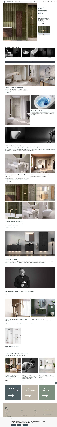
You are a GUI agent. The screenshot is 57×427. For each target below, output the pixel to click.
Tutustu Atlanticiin (7, 181)
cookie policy (31, 422)
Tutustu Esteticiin (7, 92)
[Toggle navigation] (1, 1)
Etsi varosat (30, 61)
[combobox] (24, 2)
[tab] (8, 53)
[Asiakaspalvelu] (56, 383)
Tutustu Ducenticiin (41, 23)
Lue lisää (6, 151)
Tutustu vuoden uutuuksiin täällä (9, 227)
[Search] (16, 2)
